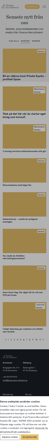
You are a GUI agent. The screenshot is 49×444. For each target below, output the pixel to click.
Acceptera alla (30, 437)
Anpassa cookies (10, 437)
